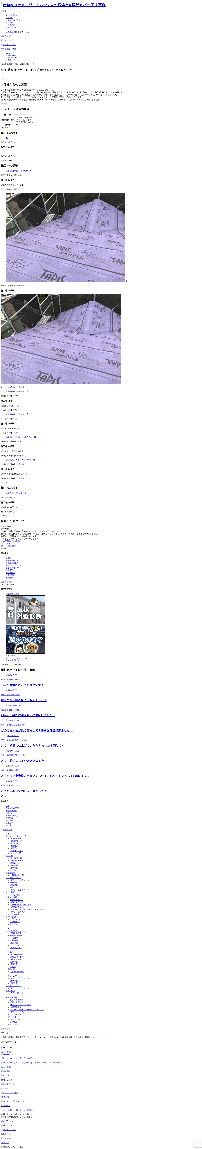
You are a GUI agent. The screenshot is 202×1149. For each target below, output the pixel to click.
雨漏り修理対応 (16, 900)
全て (9, 558)
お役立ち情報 (11, 897)
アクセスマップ (16, 851)
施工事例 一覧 (16, 858)
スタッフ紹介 (16, 853)
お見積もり (15, 922)
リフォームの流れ (17, 912)
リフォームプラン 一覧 (19, 880)
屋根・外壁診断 (16, 902)
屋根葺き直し (12, 563)
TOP (7, 834)
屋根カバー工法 (13, 565)
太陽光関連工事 (13, 560)
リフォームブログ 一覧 (19, 890)
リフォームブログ (13, 887)
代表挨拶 (14, 843)
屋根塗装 (10, 570)
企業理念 (14, 848)
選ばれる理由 (11, 15)
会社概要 (14, 846)
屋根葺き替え (12, 568)
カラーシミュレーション (20, 905)
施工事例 (9, 23)
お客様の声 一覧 (17, 875)
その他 (9, 578)
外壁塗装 (10, 573)
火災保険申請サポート (19, 907)
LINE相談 (14, 924)
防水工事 (10, 575)
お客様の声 (10, 25)
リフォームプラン (13, 20)
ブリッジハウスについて (16, 836)
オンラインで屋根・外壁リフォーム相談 (27, 909)
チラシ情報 (10, 892)
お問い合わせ (11, 27)
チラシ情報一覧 (16, 895)
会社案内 (9, 18)
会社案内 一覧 (16, 841)
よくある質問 (16, 914)
